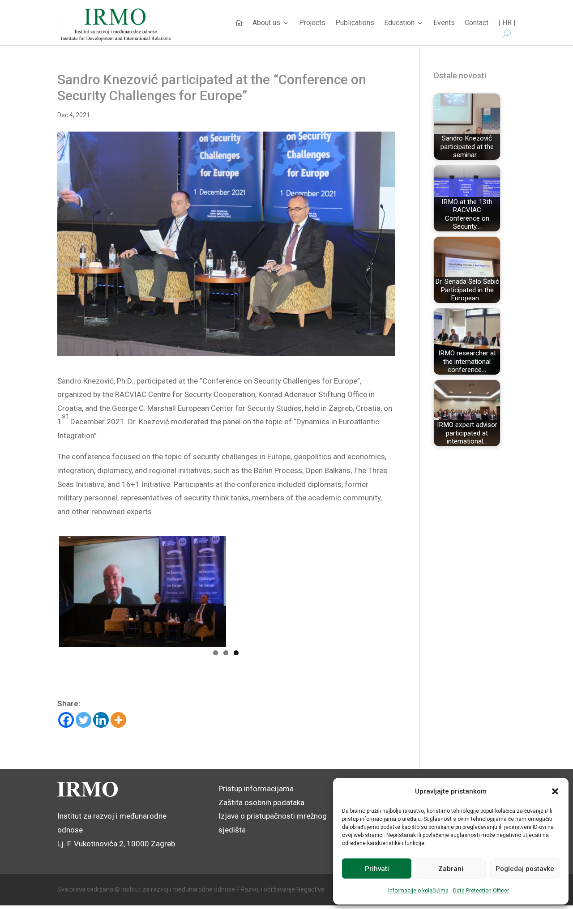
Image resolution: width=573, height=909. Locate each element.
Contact (476, 23)
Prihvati (377, 869)
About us (266, 23)
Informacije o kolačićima (418, 891)
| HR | (507, 23)
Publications (354, 23)
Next (406, 590)
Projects (312, 23)
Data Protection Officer (481, 891)
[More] (118, 720)
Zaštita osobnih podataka (261, 802)
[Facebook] (66, 720)
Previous (46, 590)
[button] (555, 791)
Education (399, 23)
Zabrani (450, 869)
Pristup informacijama (256, 788)
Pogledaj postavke (525, 869)
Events (444, 23)
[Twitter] (83, 720)
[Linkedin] (101, 720)
